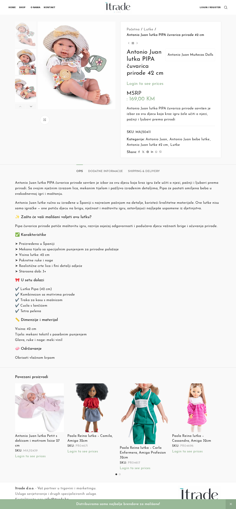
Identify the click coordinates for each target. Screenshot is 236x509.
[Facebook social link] (139, 152)
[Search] (225, 7)
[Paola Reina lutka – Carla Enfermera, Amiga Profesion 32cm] (144, 413)
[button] (20, 106)
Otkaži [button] (231, 504)
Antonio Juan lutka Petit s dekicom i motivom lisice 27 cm (37, 440)
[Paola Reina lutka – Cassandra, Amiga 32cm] (196, 407)
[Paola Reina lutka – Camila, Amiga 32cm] (91, 407)
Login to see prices (145, 84)
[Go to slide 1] (116, 474)
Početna (133, 29)
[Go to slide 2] (120, 474)
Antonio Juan (156, 139)
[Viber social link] (160, 152)
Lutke (148, 29)
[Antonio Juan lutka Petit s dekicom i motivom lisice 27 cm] (39, 407)
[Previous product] (129, 43)
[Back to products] (133, 43)
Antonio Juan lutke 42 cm (147, 145)
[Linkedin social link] (152, 152)
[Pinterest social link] (147, 152)
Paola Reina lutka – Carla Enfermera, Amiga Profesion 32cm (143, 452)
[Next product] (137, 43)
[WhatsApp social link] (156, 152)
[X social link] (143, 152)
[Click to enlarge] (44, 120)
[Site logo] (118, 7)
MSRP (134, 93)
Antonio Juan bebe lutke (189, 139)
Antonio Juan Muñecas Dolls (190, 55)
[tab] (79, 169)
